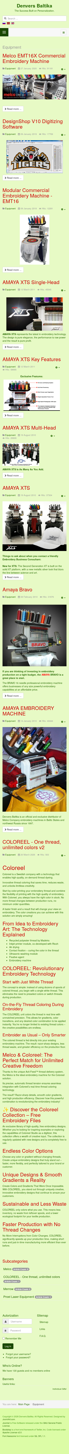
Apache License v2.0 (12, 1432)
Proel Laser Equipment (18, 1296)
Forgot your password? (18, 1357)
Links (42, 1329)
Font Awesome (9, 1436)
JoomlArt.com (9, 1419)
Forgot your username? (18, 1354)
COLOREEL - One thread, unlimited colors (31, 1276)
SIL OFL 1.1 (39, 1436)
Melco (7, 1269)
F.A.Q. (43, 1336)
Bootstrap (7, 1429)
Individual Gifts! (59, 1388)
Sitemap (44, 1322)
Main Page (24, 1404)
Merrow (8, 1289)
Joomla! (6, 1422)
